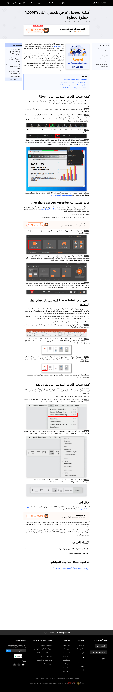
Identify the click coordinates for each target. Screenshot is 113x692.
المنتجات (50, 3)
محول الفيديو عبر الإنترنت (45, 656)
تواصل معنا (80, 649)
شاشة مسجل (49, 633)
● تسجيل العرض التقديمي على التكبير (101, 49)
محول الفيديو (66, 656)
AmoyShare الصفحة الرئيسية (63, 633)
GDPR (47, 678)
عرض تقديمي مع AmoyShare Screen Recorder (74, 82)
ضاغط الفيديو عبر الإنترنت (44, 660)
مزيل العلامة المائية (64, 649)
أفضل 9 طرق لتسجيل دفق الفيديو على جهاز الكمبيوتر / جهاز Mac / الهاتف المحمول (14, 51)
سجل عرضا (57, 46)
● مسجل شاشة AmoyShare (104, 55)
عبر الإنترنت (62, 3)
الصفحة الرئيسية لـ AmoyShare (100, 3)
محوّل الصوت (66, 667)
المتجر (21, 3)
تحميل (40, 3)
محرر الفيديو (66, 660)
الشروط (77, 678)
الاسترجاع (36, 678)
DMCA (53, 678)
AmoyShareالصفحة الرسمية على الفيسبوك (18, 664)
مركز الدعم (80, 662)
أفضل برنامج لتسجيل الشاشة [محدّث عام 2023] (14, 66)
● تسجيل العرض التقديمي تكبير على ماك (101, 65)
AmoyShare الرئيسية (100, 640)
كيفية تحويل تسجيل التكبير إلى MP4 (61, 195)
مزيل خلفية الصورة (46, 645)
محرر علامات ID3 (65, 664)
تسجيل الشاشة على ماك (62, 568)
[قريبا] (23, 664)
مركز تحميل (100, 646)
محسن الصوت (66, 671)
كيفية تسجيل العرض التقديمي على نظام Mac (75, 88)
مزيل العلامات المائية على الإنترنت (42, 649)
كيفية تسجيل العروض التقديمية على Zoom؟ (75, 79)
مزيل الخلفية (66, 645)
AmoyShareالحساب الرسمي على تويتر (14, 664)
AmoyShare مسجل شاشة (49, 209)
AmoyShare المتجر (98, 652)
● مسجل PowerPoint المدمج (102, 60)
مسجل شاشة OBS (80, 568)
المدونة (14, 3)
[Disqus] (56, 601)
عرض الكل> (13, 79)
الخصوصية (70, 678)
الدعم (30, 3)
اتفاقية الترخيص (61, 678)
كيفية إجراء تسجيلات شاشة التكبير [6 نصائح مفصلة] (14, 59)
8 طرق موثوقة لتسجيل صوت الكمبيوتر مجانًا (14, 72)
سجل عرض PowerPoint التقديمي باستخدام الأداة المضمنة (71, 85)
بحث (8, 3)
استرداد (81, 666)
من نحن (81, 645)
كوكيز (42, 678)
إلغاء (82, 670)
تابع (83, 653)
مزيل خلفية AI (48, 664)
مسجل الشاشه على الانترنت (44, 653)
